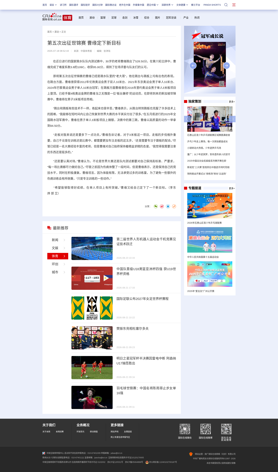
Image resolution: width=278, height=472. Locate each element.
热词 (196, 17)
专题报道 (194, 188)
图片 (157, 17)
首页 (44, 5)
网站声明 (114, 432)
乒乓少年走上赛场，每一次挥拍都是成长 (207, 141)
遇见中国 (151, 5)
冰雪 (135, 17)
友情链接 (128, 432)
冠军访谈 (171, 17)
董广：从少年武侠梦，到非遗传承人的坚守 (208, 154)
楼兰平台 (195, 5)
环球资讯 (80, 432)
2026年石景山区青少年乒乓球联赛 (204, 223)
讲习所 (63, 5)
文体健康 (180, 5)
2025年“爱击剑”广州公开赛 (200, 291)
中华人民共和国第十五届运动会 (203, 257)
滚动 (92, 17)
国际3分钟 (97, 5)
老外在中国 (124, 5)
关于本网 (46, 432)
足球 (113, 17)
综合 (146, 17)
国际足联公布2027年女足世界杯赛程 (142, 299)
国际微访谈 (110, 5)
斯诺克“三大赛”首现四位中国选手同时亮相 (208, 167)
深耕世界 (166, 5)
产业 (186, 17)
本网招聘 (60, 432)
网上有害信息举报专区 (120, 437)
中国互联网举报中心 (55, 453)
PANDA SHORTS (212, 5)
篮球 (103, 17)
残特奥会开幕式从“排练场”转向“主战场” (207, 173)
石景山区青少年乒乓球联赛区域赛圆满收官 (208, 135)
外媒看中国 (138, 5)
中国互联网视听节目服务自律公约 (56, 462)
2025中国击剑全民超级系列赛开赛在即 (206, 160)
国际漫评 (73, 5)
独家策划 (194, 101)
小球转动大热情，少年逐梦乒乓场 (204, 148)
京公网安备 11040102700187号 (163, 462)
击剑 (124, 17)
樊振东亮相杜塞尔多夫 (132, 328)
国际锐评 (85, 5)
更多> (232, 101)
